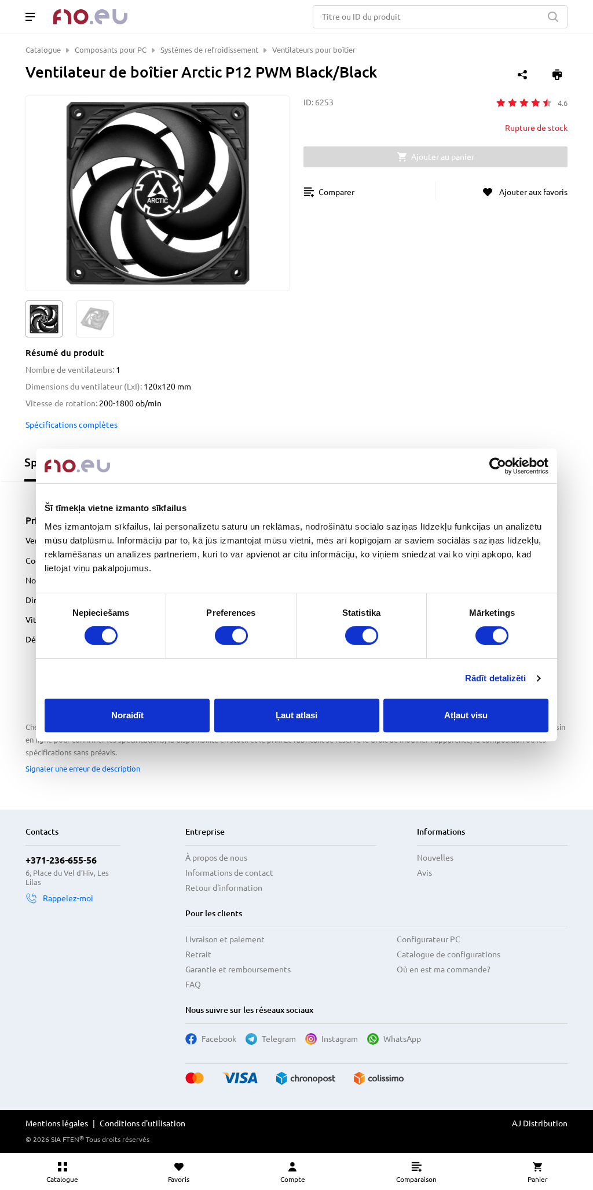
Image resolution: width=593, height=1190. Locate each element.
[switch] (231, 635)
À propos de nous (216, 857)
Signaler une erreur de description (82, 769)
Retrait (198, 954)
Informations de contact (229, 872)
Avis (424, 872)
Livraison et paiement (225, 939)
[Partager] (522, 74)
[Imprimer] (557, 74)
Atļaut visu (466, 715)
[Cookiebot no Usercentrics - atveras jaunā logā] (497, 466)
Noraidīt (127, 715)
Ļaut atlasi (296, 715)
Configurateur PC (428, 939)
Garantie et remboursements (238, 969)
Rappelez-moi (68, 898)
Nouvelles (435, 857)
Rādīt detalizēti (495, 678)
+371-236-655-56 (61, 860)
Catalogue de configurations (448, 954)
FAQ (193, 984)
